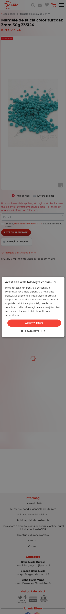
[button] (33, 331)
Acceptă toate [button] (34, 322)
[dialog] (33, 307)
